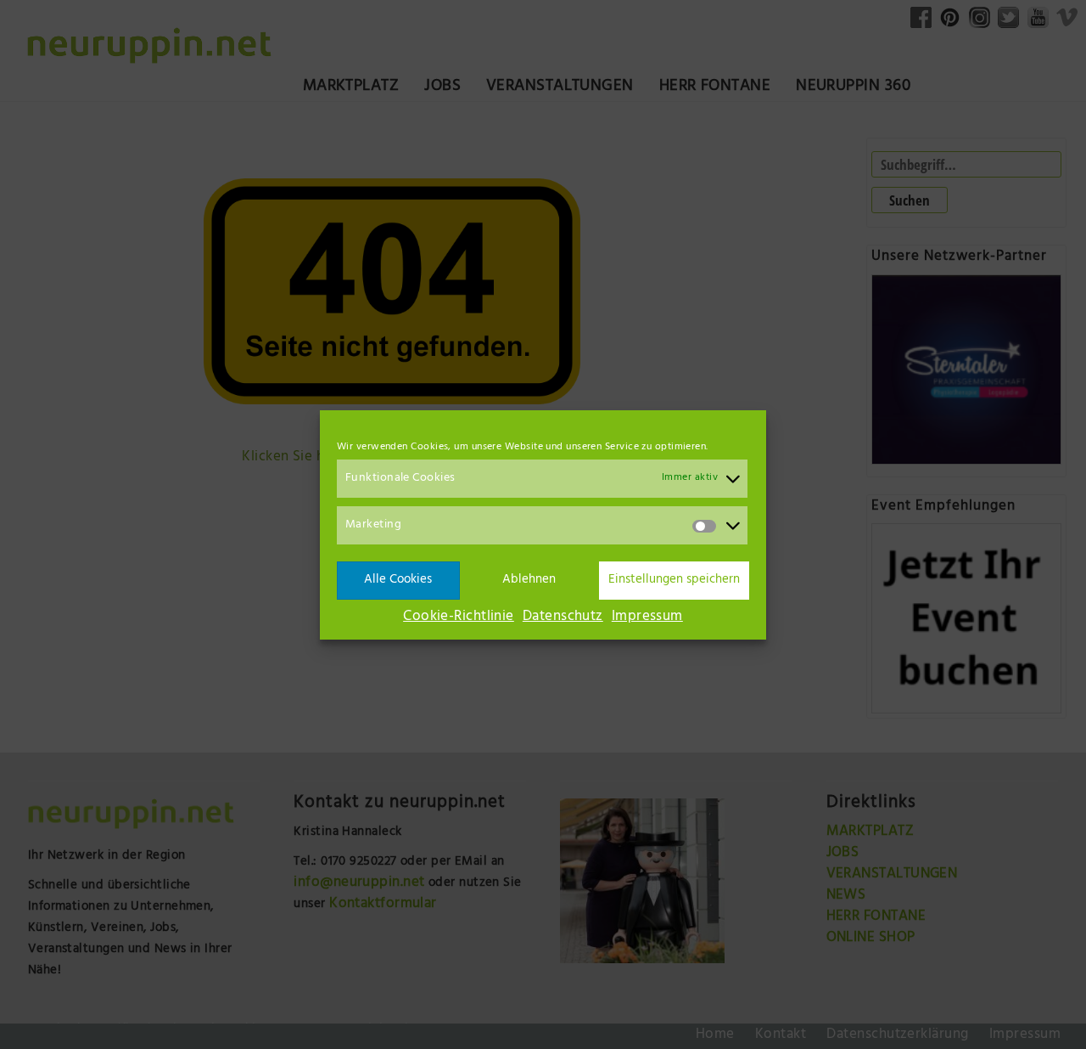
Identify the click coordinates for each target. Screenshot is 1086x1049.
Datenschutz (563, 617)
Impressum (647, 617)
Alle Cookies (398, 579)
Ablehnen (529, 579)
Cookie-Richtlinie (458, 617)
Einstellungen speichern (674, 579)
